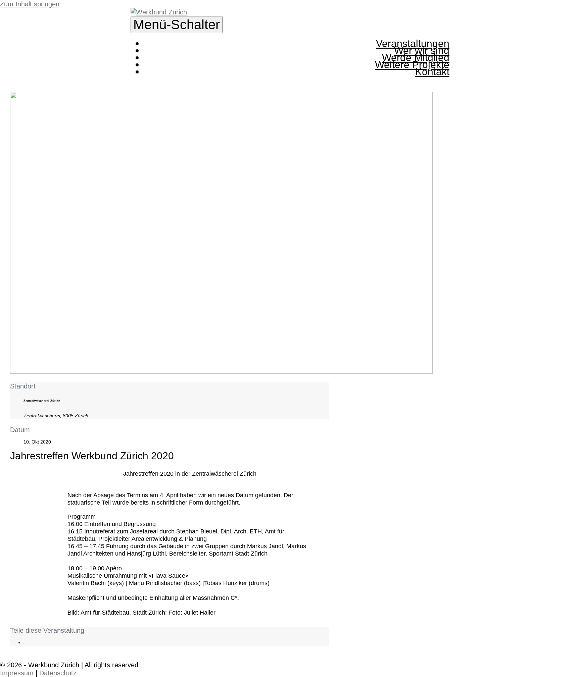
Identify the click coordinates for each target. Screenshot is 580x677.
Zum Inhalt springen (29, 4)
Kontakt (432, 71)
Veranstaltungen (412, 43)
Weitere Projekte (412, 64)
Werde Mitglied (415, 57)
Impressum (17, 673)
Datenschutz (58, 673)
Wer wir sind (421, 50)
